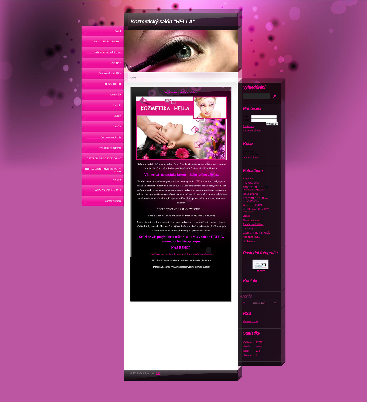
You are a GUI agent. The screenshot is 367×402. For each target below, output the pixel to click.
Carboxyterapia (113, 201)
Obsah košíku (250, 157)
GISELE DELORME (253, 205)
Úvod (118, 31)
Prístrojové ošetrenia (110, 147)
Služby (117, 116)
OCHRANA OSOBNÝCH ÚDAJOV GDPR (103, 170)
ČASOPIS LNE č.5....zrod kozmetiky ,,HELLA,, (256, 188)
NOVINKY (115, 62)
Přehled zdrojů (250, 321)
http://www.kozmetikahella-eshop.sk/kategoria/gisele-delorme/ (181, 254)
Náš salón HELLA (252, 237)
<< (244, 303)
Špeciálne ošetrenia (111, 137)
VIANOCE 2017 (251, 183)
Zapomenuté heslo (252, 130)
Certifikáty (115, 94)
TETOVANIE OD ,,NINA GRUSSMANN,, (255, 199)
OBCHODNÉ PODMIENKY (107, 41)
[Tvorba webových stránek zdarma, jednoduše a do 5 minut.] (152, 374)
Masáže (117, 126)
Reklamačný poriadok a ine (107, 52)
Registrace (248, 126)
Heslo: (246, 120)
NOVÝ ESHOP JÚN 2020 (108, 190)
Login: (246, 116)
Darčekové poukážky (110, 73)
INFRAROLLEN (112, 84)
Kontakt (117, 179)
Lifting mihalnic (250, 194)
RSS (158, 373)
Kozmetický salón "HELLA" (162, 21)
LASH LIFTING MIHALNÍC (256, 233)
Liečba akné (249, 241)
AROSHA (248, 178)
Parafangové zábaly (253, 224)
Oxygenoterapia (251, 220)
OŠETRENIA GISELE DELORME (104, 158)
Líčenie (117, 105)
